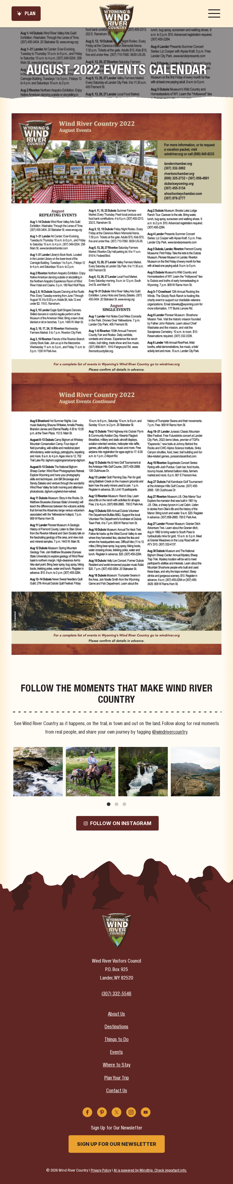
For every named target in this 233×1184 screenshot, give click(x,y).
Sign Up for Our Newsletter (116, 1144)
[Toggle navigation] (214, 13)
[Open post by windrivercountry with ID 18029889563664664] (90, 771)
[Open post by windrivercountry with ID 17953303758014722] (143, 771)
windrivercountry (37, 752)
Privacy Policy (101, 1171)
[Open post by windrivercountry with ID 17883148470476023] (195, 771)
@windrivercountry (169, 732)
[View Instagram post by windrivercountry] (57, 790)
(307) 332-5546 (116, 994)
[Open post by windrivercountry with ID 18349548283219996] (38, 771)
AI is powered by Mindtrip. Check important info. (150, 1171)
